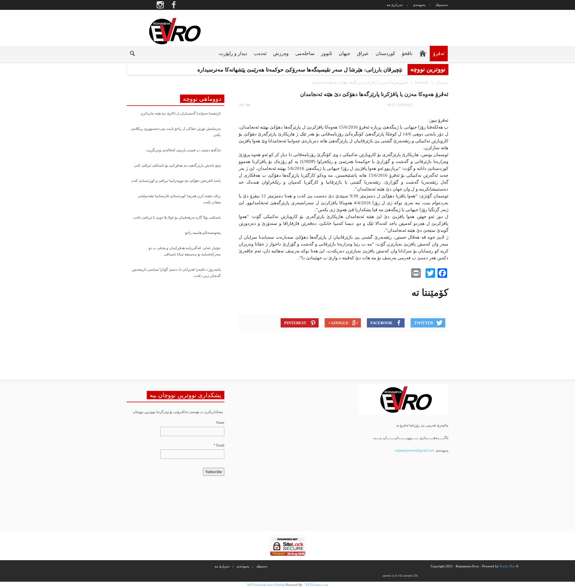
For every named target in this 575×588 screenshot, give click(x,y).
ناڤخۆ (407, 53)
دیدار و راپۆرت (233, 53)
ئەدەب (260, 53)
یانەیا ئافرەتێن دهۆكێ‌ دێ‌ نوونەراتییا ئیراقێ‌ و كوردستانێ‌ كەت (176, 181)
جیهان (344, 53)
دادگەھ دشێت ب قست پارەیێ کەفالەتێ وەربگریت (183, 150)
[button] (128, 53)
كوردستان (385, 53)
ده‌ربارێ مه (395, 5)
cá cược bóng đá (207, 493)
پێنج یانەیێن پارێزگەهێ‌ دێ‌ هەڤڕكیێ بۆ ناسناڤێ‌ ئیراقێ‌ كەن (177, 165)
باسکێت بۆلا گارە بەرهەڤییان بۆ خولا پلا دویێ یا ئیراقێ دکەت (177, 217)
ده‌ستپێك (441, 5)
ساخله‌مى (304, 53)
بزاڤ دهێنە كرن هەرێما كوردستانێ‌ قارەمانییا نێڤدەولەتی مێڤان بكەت (179, 199)
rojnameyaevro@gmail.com (414, 450)
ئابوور (326, 53)
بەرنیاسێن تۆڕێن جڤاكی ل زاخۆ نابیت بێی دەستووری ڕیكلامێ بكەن (176, 132)
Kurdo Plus (507, 566)
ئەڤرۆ (438, 53)
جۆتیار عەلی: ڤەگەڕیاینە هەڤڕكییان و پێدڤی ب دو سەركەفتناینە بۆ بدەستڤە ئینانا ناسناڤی (185, 251)
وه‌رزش (281, 53)
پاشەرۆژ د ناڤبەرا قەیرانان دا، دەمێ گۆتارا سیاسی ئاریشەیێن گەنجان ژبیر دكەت (176, 272)
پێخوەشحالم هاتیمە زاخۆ (203, 233)
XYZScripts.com (316, 585)
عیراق (363, 53)
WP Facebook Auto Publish (266, 585)
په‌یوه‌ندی (419, 5)
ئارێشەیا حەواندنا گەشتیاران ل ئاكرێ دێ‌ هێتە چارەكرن (180, 113)
